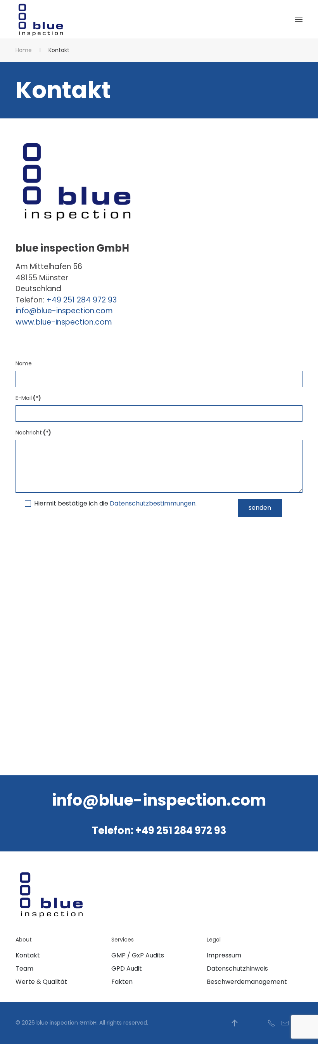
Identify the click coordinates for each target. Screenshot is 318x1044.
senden (260, 507)
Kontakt (28, 955)
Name (24, 363)
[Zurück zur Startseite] (41, 19)
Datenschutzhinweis (237, 968)
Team (24, 968)
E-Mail (28, 398)
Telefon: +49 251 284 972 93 (159, 830)
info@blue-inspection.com (64, 311)
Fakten (122, 981)
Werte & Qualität (41, 981)
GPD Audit (126, 968)
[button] (298, 19)
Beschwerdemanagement (247, 981)
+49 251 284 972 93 (81, 300)
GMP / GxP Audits (137, 955)
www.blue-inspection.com (64, 322)
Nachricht (33, 432)
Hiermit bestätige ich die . (115, 503)
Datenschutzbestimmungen (152, 503)
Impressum (224, 955)
